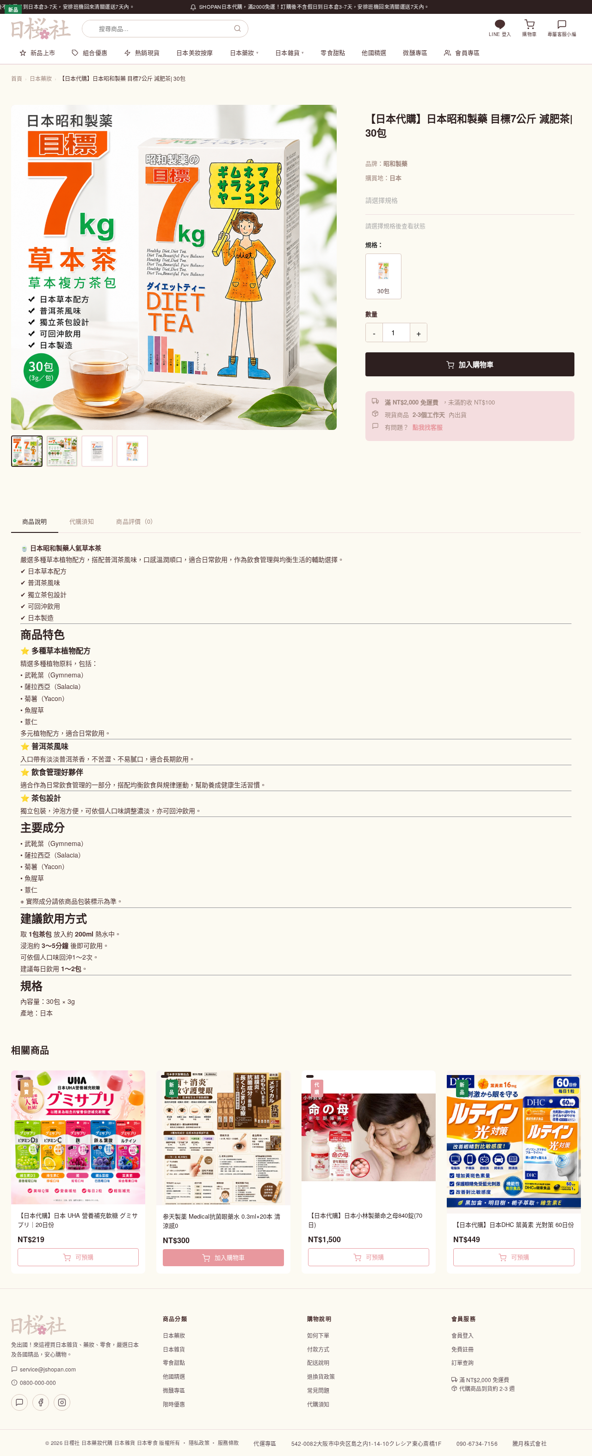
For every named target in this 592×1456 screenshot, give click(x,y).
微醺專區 (415, 52)
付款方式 (318, 1349)
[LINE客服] (19, 1402)
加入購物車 (475, 364)
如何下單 (318, 1335)
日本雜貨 (289, 52)
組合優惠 (95, 52)
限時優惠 (174, 1404)
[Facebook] (40, 1402)
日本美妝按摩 (194, 52)
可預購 (83, 1256)
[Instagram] (62, 1402)
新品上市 (43, 52)
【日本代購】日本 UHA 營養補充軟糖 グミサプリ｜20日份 (78, 1220)
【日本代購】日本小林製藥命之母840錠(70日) (365, 1220)
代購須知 (81, 521)
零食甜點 (333, 52)
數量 (371, 313)
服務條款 (228, 1442)
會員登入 (462, 1335)
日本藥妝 (244, 52)
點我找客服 (428, 427)
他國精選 (374, 52)
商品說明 (34, 521)
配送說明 (318, 1362)
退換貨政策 (321, 1376)
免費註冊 (462, 1349)
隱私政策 (199, 1442)
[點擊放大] (174, 267)
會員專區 (467, 52)
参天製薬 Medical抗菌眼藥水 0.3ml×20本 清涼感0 (221, 1221)
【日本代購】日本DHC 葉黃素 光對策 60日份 (513, 1224)
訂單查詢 (462, 1362)
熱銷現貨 (147, 52)
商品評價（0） (136, 521)
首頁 (16, 78)
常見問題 (318, 1390)
